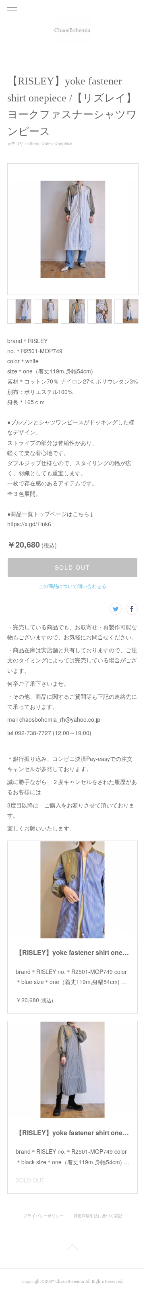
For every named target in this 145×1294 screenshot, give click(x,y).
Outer (46, 143)
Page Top (72, 1248)
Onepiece (63, 143)
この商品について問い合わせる (72, 585)
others (33, 143)
